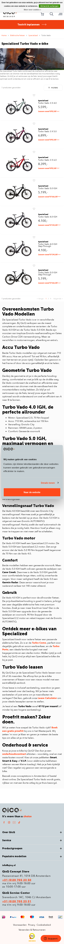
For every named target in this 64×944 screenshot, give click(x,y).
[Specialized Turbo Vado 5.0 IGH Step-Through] (18, 276)
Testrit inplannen (28, 24)
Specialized (33, 35)
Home (4, 35)
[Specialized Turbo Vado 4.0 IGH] (18, 220)
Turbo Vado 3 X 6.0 (47, 160)
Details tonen (48, 482)
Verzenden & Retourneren (32, 929)
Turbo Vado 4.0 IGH (47, 217)
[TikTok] (19, 822)
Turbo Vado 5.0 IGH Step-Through (47, 274)
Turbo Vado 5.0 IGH (47, 188)
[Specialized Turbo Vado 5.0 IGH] (18, 191)
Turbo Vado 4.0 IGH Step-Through (47, 245)
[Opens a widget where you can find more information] (50, 939)
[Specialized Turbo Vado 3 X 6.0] (18, 163)
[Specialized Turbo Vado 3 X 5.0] (18, 134)
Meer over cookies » (32, 10)
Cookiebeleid (44, 924)
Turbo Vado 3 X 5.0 (47, 131)
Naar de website (32, 492)
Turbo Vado (46, 35)
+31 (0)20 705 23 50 (16, 880)
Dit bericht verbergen (49, 6)
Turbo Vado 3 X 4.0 (47, 103)
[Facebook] (4, 822)
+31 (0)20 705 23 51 (16, 901)
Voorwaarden (20, 924)
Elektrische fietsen (17, 35)
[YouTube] (14, 822)
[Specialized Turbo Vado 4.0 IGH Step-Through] (18, 248)
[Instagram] (9, 822)
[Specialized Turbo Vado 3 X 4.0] (18, 106)
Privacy (31, 924)
